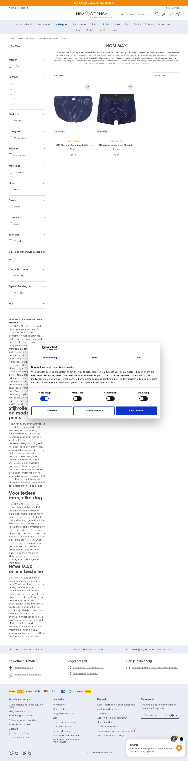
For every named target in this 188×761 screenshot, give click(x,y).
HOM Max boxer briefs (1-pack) (116, 145)
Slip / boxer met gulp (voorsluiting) (27, 252)
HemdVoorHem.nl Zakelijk (110, 735)
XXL (16, 103)
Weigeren (52, 410)
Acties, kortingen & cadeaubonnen (116, 704)
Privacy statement (62, 731)
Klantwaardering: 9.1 (18, 8)
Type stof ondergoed (20, 286)
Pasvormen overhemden (28, 674)
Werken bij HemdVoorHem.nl (112, 717)
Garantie (13, 728)
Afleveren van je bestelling (23, 720)
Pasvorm (14, 148)
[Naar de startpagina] (94, 14)
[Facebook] (11, 753)
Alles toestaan (136, 410)
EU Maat (13, 77)
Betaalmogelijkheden (20, 715)
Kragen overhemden (64, 713)
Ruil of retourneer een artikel (88, 667)
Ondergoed (20, 138)
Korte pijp (19, 275)
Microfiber (19, 172)
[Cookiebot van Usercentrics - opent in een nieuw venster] (44, 348)
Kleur (12, 183)
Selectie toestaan (94, 410)
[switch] (77, 398)
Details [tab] (94, 357)
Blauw (17, 189)
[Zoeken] (157, 14)
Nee (16, 258)
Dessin (12, 200)
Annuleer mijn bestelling (86, 673)
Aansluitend (20, 155)
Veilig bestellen (17, 711)
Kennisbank (59, 704)
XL (15, 98)
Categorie (14, 131)
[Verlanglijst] (169, 14)
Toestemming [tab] (50, 357)
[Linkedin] (24, 753)
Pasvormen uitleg (24, 667)
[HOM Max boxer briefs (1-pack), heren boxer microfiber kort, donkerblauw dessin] (116, 109)
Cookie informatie (62, 726)
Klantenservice (172, 8)
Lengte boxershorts (19, 269)
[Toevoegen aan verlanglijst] (87, 87)
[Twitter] (17, 753)
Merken (13, 60)
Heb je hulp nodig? (139, 661)
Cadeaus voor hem (19, 737)
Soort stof (14, 234)
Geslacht (14, 114)
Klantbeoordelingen (19, 733)
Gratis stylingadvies (107, 726)
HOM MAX (14, 46)
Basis (16, 224)
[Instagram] (30, 753)
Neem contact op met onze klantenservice (155, 667)
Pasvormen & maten (23, 661)
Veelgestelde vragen (108, 709)
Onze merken (60, 709)
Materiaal (14, 166)
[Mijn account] (162, 14)
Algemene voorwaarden (66, 722)
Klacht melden (105, 722)
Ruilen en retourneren (20, 724)
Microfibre (19, 241)
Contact (101, 699)
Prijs (11, 303)
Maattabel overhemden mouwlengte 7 (66, 740)
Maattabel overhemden (66, 735)
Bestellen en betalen (20, 699)
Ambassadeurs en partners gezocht (116, 731)
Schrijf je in (171, 715)
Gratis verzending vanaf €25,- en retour (26, 705)
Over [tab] (138, 357)
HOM (16, 66)
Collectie (14, 217)
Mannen (18, 120)
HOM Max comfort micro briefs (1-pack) (73, 145)
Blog (55, 717)
